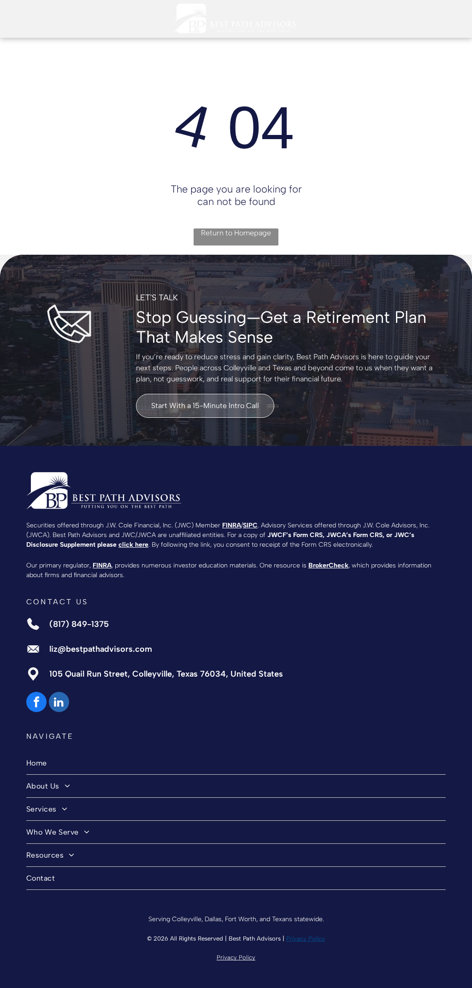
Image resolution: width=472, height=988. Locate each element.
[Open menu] (438, 18)
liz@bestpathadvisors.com (100, 649)
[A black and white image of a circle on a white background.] (33, 23)
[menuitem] (236, 763)
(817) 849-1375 (79, 624)
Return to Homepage (236, 232)
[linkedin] (59, 703)
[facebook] (36, 703)
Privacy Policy (305, 938)
